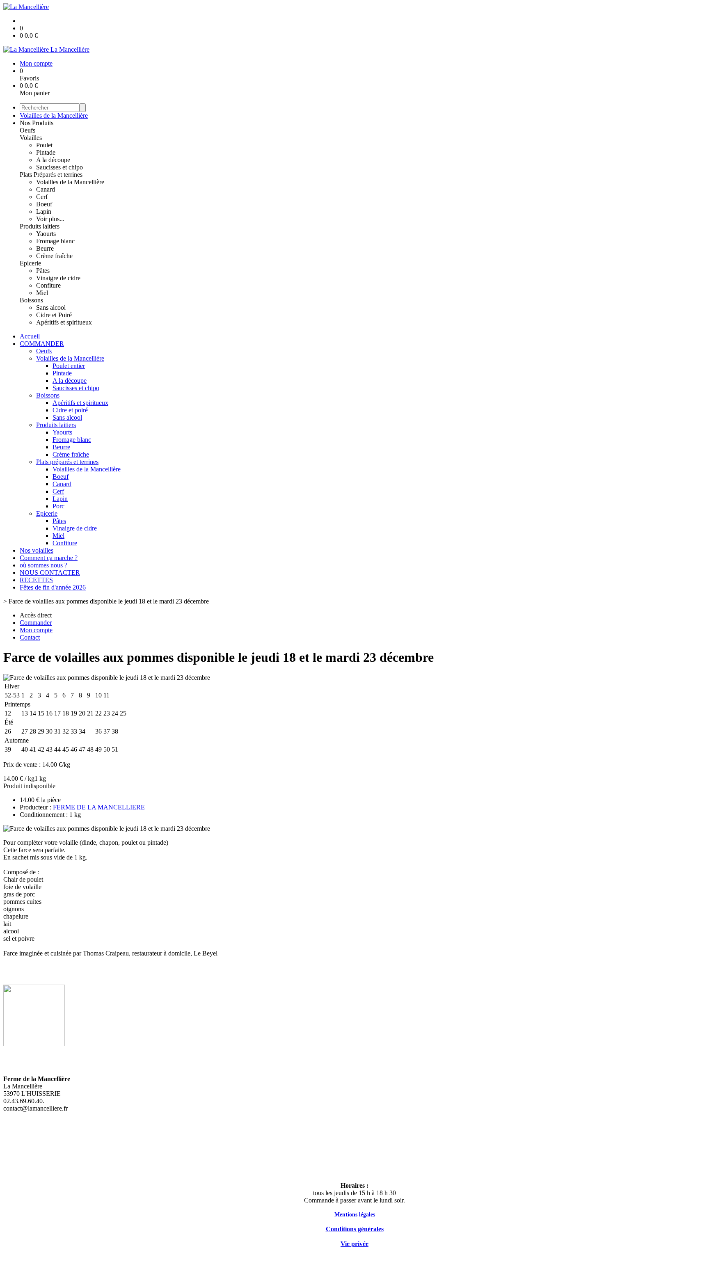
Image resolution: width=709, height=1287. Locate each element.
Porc (58, 506)
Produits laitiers (39, 226)
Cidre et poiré (70, 410)
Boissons (31, 300)
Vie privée (354, 1243)
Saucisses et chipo (59, 167)
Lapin (43, 211)
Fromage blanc (55, 241)
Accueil (30, 336)
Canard (45, 189)
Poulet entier (69, 365)
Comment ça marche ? (49, 557)
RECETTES (36, 579)
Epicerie (30, 263)
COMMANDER (42, 343)
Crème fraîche (54, 255)
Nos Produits (36, 122)
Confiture (48, 285)
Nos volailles (36, 550)
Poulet (44, 145)
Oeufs (27, 130)
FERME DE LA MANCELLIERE (99, 807)
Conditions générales (355, 1228)
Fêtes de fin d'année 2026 (53, 587)
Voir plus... (50, 218)
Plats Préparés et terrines (51, 174)
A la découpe (53, 159)
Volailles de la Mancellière (54, 115)
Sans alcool (51, 307)
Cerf (42, 196)
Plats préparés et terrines (67, 461)
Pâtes (43, 270)
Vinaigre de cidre (58, 277)
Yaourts (46, 233)
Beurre (45, 248)
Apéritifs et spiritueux (64, 322)
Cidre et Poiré (54, 314)
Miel (42, 292)
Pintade (45, 152)
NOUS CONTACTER (50, 572)
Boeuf (44, 204)
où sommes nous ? (43, 565)
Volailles (31, 137)
